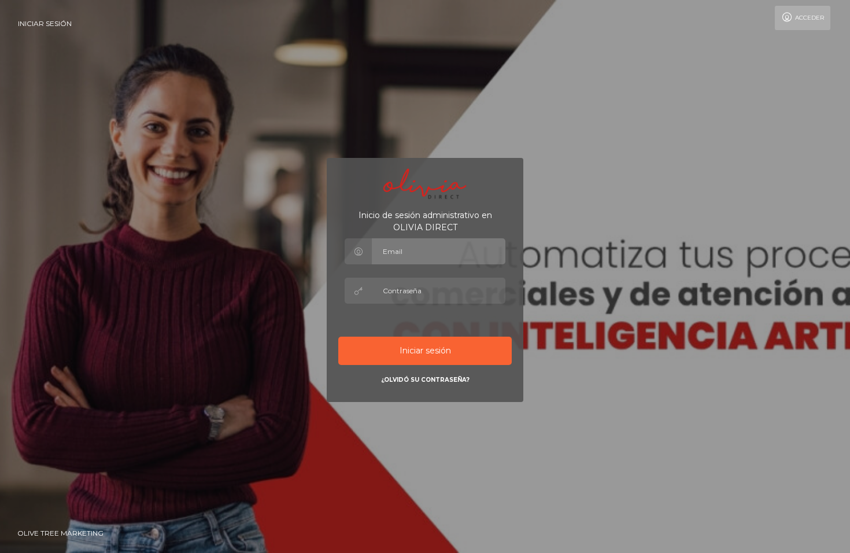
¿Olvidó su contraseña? (425, 380)
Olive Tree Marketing (60, 533)
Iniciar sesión (45, 23)
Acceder (808, 17)
